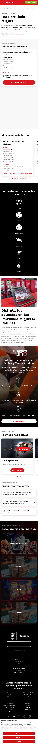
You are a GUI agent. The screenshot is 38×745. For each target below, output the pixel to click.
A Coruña (17, 9)
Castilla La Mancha (9, 705)
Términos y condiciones (19, 672)
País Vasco (27, 709)
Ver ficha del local (26, 173)
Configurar (18, 737)
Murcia (28, 705)
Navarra (27, 707)
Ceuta (9, 711)
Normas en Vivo (19, 655)
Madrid (27, 701)
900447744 (7, 171)
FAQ (19, 663)
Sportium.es (20, 34)
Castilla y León (9, 707)
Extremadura (27, 694)
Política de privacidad (19, 670)
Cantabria (10, 703)
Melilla (27, 703)
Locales (3, 9)
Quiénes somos (19, 661)
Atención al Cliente (19, 659)
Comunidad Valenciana (27, 692)
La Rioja (27, 699)
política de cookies (28, 727)
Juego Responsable (19, 650)
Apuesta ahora (31, 2)
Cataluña (9, 709)
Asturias (9, 696)
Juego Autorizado (19, 653)
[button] (12, 178)
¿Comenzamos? (19, 421)
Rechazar (19, 734)
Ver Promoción (17, 470)
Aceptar (19, 741)
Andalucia (10, 692)
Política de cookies (19, 668)
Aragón (9, 694)
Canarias (9, 701)
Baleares (9, 699)
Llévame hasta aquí (9, 173)
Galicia (10, 9)
